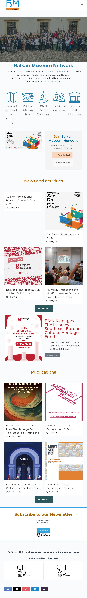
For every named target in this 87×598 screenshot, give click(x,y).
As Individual (64, 155)
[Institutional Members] (74, 97)
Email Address (43, 522)
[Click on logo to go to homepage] (12, 5)
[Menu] (82, 5)
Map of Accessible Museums (12, 114)
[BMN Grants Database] (43, 97)
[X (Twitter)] (17, 589)
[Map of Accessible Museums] (12, 97)
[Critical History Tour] (28, 97)
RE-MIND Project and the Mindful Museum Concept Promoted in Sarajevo (62, 293)
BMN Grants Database (43, 110)
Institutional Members (74, 110)
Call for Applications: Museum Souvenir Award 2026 (22, 200)
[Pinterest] (26, 589)
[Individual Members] (59, 97)
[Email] (44, 589)
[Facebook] (8, 589)
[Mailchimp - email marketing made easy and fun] (43, 536)
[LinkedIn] (35, 589)
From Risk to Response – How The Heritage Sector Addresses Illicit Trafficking (22, 429)
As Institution (64, 163)
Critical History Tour (28, 110)
